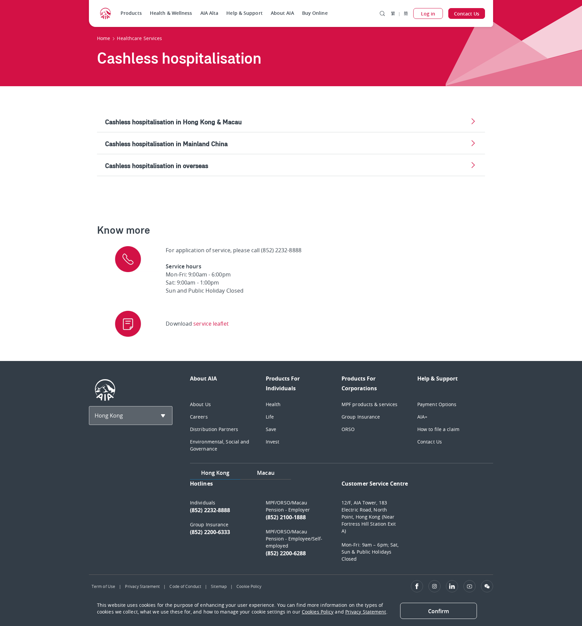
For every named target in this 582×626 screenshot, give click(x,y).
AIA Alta (209, 13)
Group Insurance (361, 417)
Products (131, 13)
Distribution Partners (214, 429)
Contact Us (429, 441)
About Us (200, 404)
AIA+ (422, 417)
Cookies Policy (317, 611)
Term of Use (103, 586)
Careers (199, 417)
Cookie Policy (248, 586)
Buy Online (315, 13)
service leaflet (211, 323)
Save (271, 429)
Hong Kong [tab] (215, 472)
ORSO (348, 429)
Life (270, 417)
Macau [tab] (265, 472)
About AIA (282, 13)
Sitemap (219, 586)
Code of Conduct (185, 586)
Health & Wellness (171, 13)
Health (273, 404)
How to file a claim (438, 429)
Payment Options (437, 404)
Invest (273, 441)
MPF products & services (369, 404)
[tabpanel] (341, 524)
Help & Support (244, 13)
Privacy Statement (142, 586)
